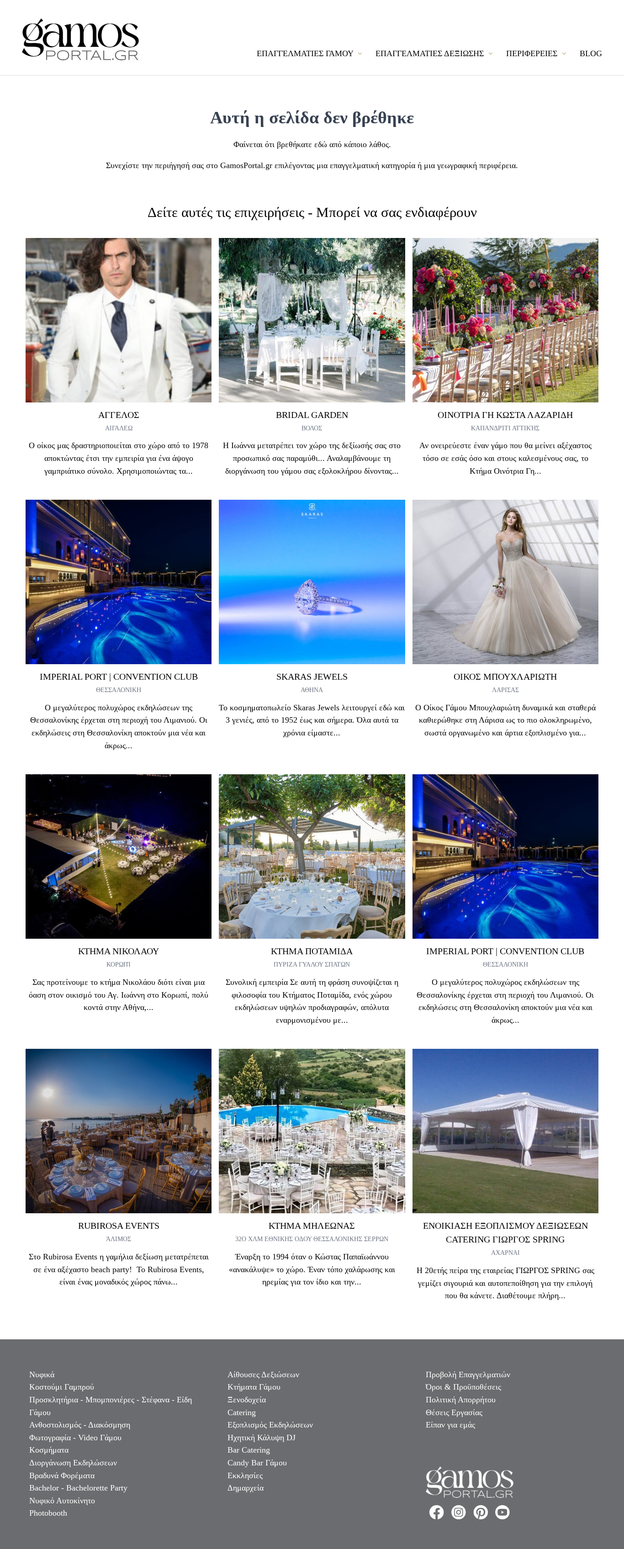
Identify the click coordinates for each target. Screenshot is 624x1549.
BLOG (591, 53)
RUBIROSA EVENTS (118, 1226)
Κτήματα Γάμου (253, 1386)
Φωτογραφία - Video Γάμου (75, 1437)
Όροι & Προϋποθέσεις (463, 1386)
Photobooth (48, 1512)
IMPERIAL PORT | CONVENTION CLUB (119, 676)
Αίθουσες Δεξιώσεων (263, 1374)
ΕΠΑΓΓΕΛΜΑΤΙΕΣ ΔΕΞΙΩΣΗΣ (430, 53)
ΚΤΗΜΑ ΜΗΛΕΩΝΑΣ (312, 1226)
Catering (241, 1412)
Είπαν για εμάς (450, 1424)
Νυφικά (41, 1374)
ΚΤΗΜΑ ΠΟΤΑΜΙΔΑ (312, 951)
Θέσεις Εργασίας (454, 1412)
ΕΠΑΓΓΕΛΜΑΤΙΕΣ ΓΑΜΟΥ (306, 53)
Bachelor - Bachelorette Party (78, 1487)
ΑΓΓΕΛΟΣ (118, 415)
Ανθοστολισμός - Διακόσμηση (79, 1424)
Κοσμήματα (49, 1449)
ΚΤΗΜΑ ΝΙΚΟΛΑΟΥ (118, 951)
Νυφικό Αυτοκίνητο (62, 1500)
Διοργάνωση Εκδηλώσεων (73, 1462)
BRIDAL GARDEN (312, 415)
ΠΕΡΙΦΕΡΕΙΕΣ (533, 53)
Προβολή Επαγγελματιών (468, 1374)
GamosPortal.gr (246, 165)
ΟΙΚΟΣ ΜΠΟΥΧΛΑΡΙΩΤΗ (505, 676)
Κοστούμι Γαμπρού (61, 1386)
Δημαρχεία (245, 1487)
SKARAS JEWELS (312, 676)
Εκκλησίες (245, 1475)
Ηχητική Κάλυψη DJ (261, 1437)
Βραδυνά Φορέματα (62, 1475)
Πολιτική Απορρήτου (461, 1399)
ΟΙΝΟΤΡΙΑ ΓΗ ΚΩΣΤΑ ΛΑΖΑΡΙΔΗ (505, 415)
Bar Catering (248, 1449)
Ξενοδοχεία (246, 1399)
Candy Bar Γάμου (257, 1462)
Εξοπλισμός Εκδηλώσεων (270, 1424)
